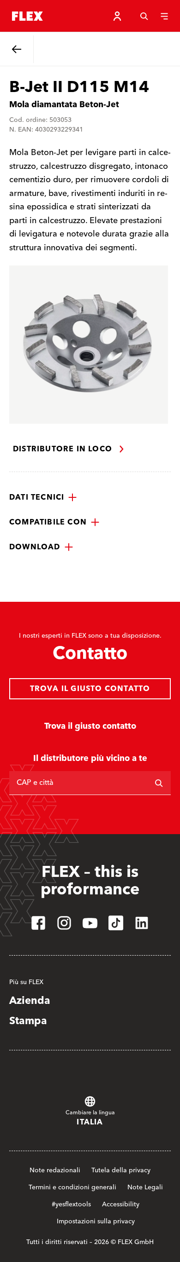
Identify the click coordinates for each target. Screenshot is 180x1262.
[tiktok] (116, 923)
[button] (43, 497)
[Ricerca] (159, 783)
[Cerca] (144, 16)
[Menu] (164, 16)
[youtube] (90, 923)
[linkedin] (142, 923)
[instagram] (64, 923)
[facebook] (38, 923)
